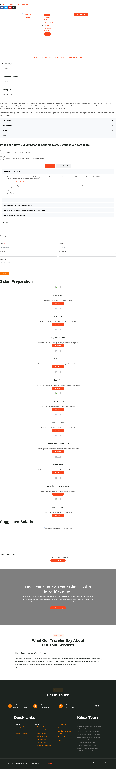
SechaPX (50, 764)
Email (2, 244)
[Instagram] (14, 7)
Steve (17, 668)
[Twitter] (6, 7)
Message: (3, 259)
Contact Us (47, 31)
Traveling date (4, 236)
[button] (58, 120)
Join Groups (47, 28)
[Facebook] (2, 7)
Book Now (4, 273)
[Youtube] (10, 7)
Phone (61, 244)
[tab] (50, 166)
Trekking (46, 25)
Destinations (48, 20)
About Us (47, 17)
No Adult (2, 251)
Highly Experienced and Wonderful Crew (30, 653)
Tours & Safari (48, 22)
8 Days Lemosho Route (9, 555)
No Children (62, 251)
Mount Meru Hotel (21, 182)
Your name (3, 228)
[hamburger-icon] (47, 15)
